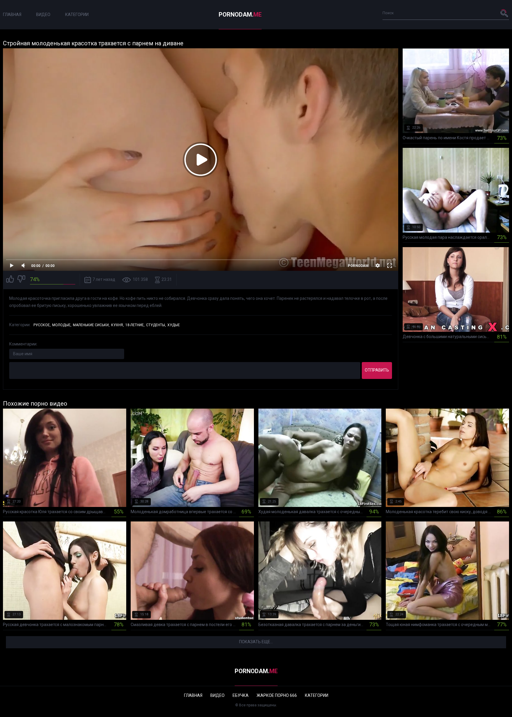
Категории (77, 14)
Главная (12, 14)
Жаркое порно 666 (277, 695)
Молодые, (61, 325)
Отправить (377, 370)
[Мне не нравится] (21, 280)
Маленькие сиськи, (91, 325)
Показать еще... (256, 641)
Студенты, (156, 325)
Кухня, (117, 325)
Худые (173, 325)
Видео (43, 14)
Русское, (42, 325)
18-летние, (135, 325)
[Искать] (504, 13)
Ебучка (241, 695)
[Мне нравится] (10, 280)
